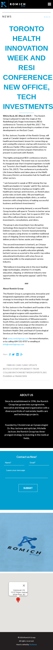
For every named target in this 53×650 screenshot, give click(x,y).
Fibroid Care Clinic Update (21, 365)
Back (47, 17)
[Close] (23, 585)
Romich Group (13, 4)
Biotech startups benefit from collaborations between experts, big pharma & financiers (25, 372)
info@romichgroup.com (13, 344)
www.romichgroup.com (18, 338)
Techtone (33, 644)
